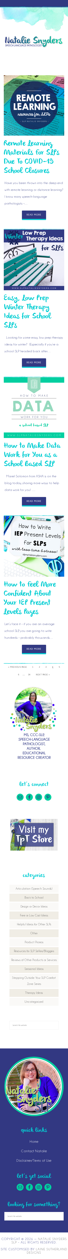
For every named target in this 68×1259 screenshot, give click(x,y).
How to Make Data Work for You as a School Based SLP (32, 455)
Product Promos (34, 942)
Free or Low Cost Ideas (34, 915)
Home (34, 1141)
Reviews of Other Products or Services (34, 960)
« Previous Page (17, 667)
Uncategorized (34, 1001)
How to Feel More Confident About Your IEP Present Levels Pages (30, 598)
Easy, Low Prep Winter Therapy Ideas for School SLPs (27, 311)
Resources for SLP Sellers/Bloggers (34, 951)
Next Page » (43, 675)
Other (34, 933)
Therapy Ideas (34, 992)
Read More (34, 214)
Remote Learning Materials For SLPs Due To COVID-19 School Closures (31, 157)
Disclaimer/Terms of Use (34, 1160)
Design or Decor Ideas (34, 906)
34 (29, 675)
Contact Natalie (34, 1151)
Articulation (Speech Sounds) (34, 888)
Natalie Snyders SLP (34, 41)
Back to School (34, 897)
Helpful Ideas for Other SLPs (34, 924)
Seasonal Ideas (34, 968)
